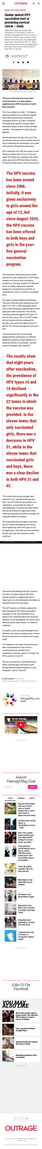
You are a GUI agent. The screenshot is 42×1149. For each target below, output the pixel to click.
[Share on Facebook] (13, 62)
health (17, 679)
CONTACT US (21, 1140)
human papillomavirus (11, 681)
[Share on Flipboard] (23, 62)
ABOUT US (9, 1139)
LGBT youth (25, 681)
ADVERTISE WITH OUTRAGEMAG (25, 1139)
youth (33, 681)
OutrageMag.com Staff (20, 55)
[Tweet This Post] (18, 62)
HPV (22, 679)
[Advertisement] (21, 564)
